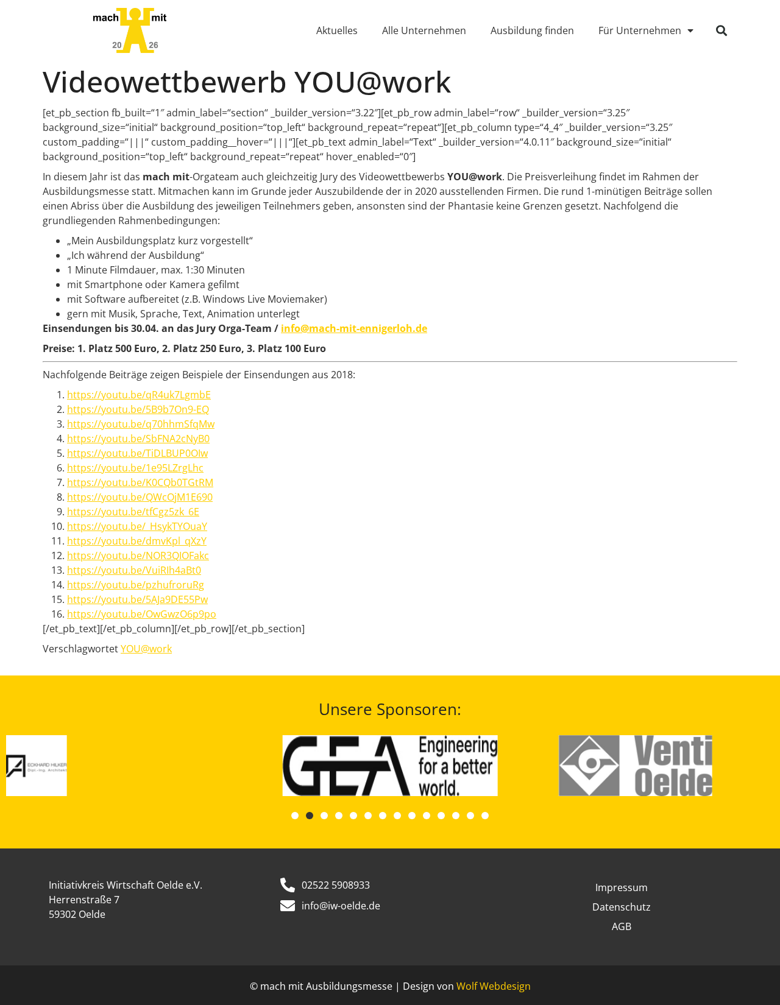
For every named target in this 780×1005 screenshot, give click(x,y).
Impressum (621, 887)
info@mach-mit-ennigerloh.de (354, 328)
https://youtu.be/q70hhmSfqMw (140, 424)
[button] (721, 30)
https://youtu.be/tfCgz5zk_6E (133, 511)
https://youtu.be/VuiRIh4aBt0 (134, 570)
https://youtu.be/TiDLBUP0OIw (137, 453)
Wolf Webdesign (493, 986)
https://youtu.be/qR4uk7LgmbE (139, 394)
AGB (621, 926)
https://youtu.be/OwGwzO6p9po (141, 614)
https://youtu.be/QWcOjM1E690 (140, 497)
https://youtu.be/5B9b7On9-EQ (138, 409)
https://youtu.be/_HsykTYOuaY (137, 526)
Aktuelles (337, 30)
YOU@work (146, 648)
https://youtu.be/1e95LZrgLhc (135, 467)
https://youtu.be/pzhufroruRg (135, 584)
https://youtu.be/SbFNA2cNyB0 (138, 438)
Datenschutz (621, 907)
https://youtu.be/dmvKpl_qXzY (137, 541)
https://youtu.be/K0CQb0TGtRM (140, 482)
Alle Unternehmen (424, 30)
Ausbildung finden (532, 30)
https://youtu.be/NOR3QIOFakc (138, 555)
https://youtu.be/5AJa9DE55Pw (137, 599)
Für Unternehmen (639, 30)
